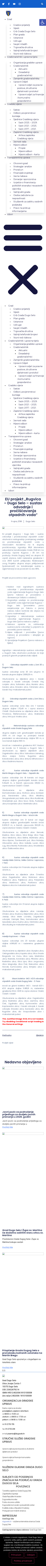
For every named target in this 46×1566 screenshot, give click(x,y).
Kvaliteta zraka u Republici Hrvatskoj (15, 1508)
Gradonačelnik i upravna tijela (22, 57)
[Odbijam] (42, 1550)
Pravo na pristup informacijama (21, 209)
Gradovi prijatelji (21, 25)
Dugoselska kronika (9, 1499)
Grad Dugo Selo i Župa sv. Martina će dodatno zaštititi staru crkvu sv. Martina (22, 1233)
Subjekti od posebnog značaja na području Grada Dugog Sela (22, 1480)
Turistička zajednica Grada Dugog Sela (16, 1491)
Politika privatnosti (23, 1560)
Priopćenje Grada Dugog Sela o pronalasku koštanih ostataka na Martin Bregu (22, 1353)
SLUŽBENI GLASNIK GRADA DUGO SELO (22, 1468)
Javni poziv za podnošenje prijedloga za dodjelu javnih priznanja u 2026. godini (18, 1114)
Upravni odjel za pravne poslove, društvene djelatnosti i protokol (30, 88)
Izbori (10, 214)
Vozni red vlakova (22, 54)
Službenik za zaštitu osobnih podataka (27, 203)
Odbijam (31, 1555)
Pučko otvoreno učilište (11, 1502)
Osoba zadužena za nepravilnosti (22, 197)
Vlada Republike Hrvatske (11, 1497)
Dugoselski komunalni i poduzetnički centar (18, 1505)
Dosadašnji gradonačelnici (24, 74)
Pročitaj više (7, 1127)
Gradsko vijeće (14, 104)
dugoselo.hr (6, 1521)
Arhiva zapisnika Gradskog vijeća (26, 137)
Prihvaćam (16, 1555)
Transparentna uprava (18, 157)
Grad (9, 19)
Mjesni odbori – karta (29, 154)
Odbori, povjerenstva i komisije (24, 114)
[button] (42, 4)
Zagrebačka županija (10, 1494)
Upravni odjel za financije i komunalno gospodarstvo (30, 97)
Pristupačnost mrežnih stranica (14, 1511)
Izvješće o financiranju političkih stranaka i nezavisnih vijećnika (27, 185)
